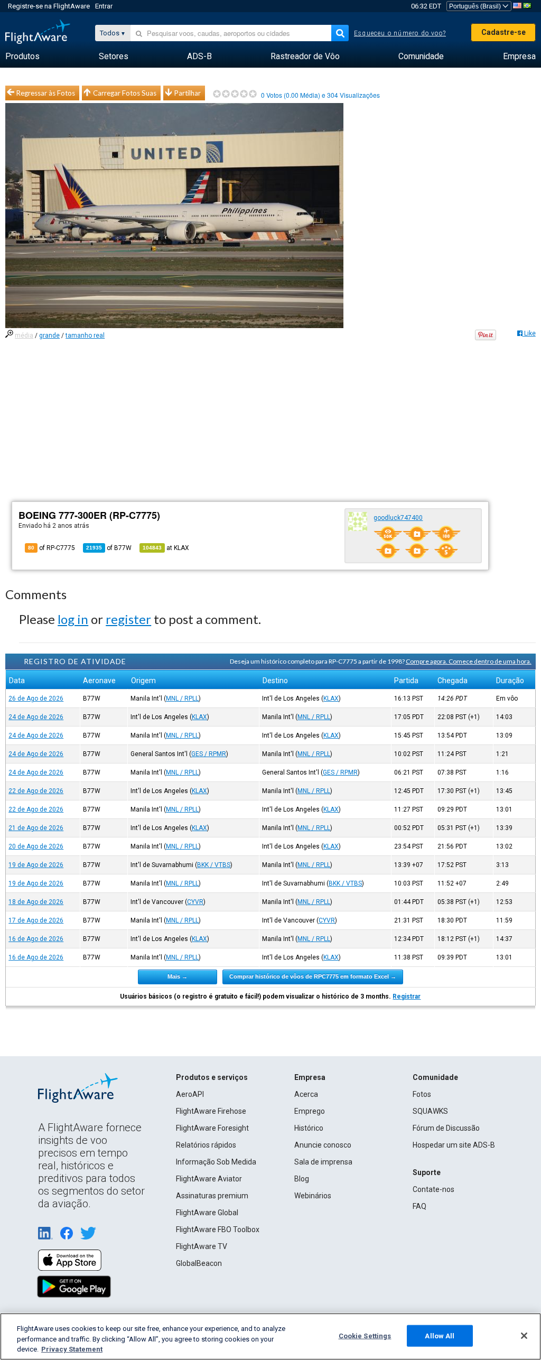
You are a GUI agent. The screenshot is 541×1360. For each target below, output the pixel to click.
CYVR (195, 902)
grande (49, 335)
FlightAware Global (207, 1212)
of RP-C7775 (51, 548)
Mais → (177, 976)
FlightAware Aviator (209, 1179)
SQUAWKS (430, 1111)
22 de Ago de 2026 (35, 791)
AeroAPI (190, 1094)
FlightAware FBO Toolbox (217, 1229)
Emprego (309, 1111)
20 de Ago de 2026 (35, 846)
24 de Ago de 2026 (35, 717)
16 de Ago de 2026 (35, 939)
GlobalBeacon (199, 1263)
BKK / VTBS (213, 865)
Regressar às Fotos (45, 93)
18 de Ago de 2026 (35, 902)
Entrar (104, 6)
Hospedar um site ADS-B (454, 1145)
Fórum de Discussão (446, 1128)
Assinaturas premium (212, 1195)
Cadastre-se (503, 32)
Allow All (439, 1335)
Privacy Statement (71, 1349)
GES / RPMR (208, 754)
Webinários (312, 1195)
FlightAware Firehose (211, 1111)
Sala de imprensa (323, 1162)
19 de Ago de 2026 (35, 865)
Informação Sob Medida (216, 1162)
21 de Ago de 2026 (35, 828)
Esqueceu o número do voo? (400, 33)
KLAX (331, 698)
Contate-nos (433, 1189)
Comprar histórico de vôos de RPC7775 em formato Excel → (312, 976)
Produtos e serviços (212, 1077)
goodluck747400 (398, 517)
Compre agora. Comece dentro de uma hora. (468, 661)
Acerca (306, 1094)
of (109, 548)
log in (73, 619)
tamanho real (85, 335)
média (24, 335)
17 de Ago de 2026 (35, 920)
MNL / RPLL (182, 698)
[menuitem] (22, 56)
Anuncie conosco (322, 1145)
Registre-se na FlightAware (49, 6)
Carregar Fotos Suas (124, 93)
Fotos (422, 1094)
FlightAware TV (201, 1246)
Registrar (407, 996)
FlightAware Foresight (212, 1128)
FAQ (419, 1206)
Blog (301, 1179)
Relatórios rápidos (206, 1145)
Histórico (308, 1128)
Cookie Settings (365, 1335)
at (166, 548)
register (128, 619)
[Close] (524, 1335)
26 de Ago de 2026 (35, 698)
